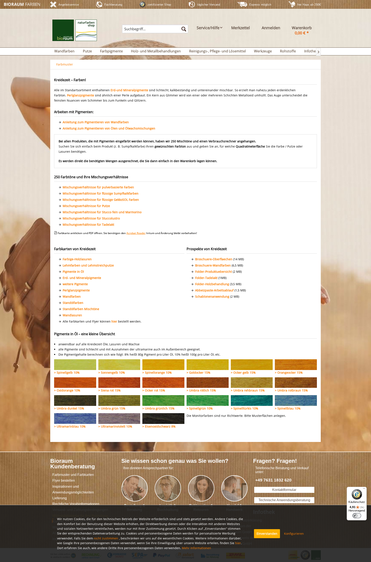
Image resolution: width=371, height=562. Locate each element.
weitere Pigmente (75, 284)
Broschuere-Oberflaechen (213, 259)
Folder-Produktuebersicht (213, 272)
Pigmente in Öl (73, 272)
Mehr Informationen (196, 548)
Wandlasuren (72, 315)
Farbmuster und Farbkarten (73, 475)
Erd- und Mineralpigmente (82, 278)
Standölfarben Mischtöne (81, 309)
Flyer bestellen (63, 480)
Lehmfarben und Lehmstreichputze (88, 265)
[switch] (357, 515)
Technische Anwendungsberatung (284, 500)
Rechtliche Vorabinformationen (75, 504)
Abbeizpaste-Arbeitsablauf (214, 290)
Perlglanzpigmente (76, 290)
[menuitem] (155, 29)
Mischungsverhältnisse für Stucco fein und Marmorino (102, 212)
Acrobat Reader (136, 233)
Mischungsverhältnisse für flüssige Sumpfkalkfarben (100, 193)
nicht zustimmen (106, 538)
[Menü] (364, 489)
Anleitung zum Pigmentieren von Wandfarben (96, 122)
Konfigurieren (294, 534)
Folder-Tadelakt (206, 278)
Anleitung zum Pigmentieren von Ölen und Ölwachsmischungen (109, 128)
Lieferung (59, 498)
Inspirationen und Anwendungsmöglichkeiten (73, 489)
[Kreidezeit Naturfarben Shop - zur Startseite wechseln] (22, 4)
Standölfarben (73, 303)
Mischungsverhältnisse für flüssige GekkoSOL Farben (101, 200)
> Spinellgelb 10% (67, 372)
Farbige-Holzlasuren (77, 259)
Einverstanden (267, 534)
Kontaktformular (284, 490)
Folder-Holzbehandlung (212, 284)
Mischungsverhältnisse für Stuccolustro (91, 218)
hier (114, 321)
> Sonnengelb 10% (111, 372)
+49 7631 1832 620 (273, 480)
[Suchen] (183, 29)
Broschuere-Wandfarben (213, 265)
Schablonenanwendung (212, 296)
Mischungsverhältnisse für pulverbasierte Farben (98, 187)
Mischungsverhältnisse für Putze (86, 206)
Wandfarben (72, 296)
